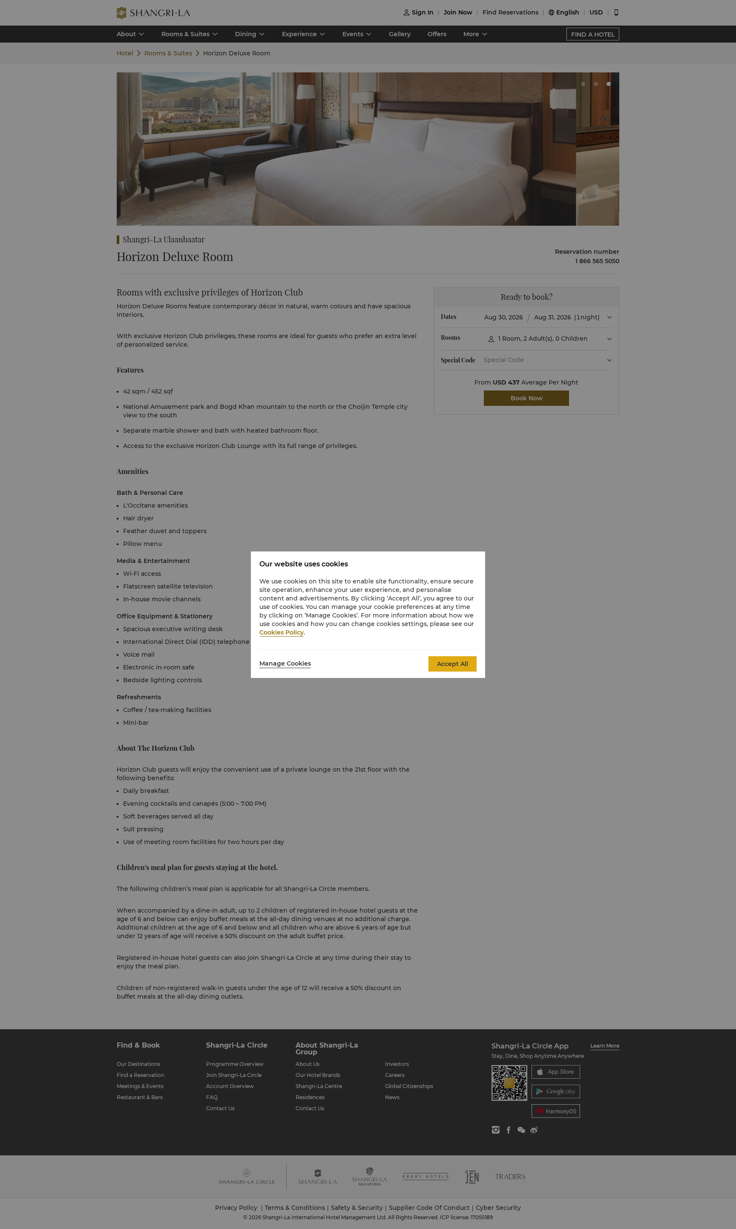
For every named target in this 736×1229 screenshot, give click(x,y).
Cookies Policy (281, 632)
